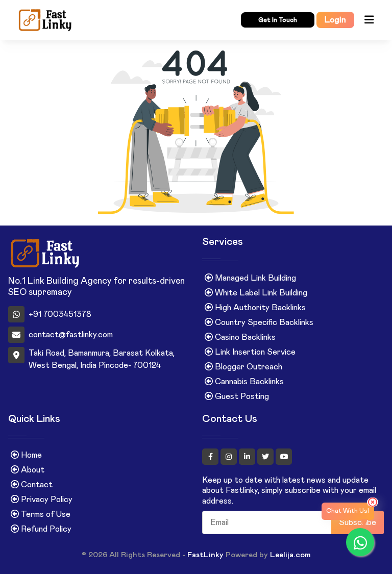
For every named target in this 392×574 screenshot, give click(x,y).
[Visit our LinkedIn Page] (248, 457)
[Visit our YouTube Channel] (284, 457)
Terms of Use (44, 514)
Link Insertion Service (254, 352)
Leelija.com (290, 555)
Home (30, 455)
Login (335, 20)
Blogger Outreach (247, 367)
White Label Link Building (260, 293)
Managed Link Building (254, 278)
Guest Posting (241, 396)
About (31, 470)
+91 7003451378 (60, 314)
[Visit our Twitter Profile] (266, 457)
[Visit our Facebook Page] (211, 457)
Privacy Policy (45, 499)
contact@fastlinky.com (71, 335)
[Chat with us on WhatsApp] (360, 542)
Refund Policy (45, 529)
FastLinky (205, 555)
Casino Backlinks (244, 337)
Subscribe (357, 522)
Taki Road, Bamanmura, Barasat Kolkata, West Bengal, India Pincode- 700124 (102, 359)
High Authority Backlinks (259, 308)
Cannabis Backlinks (248, 382)
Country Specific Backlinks (263, 322)
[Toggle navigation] (368, 20)
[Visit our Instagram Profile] (229, 457)
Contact (36, 485)
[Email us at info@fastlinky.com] (94, 20)
